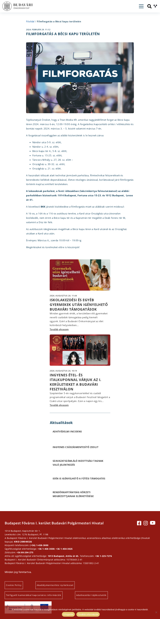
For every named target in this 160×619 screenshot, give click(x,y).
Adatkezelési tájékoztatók (91, 595)
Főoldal (30, 21)
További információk (88, 614)
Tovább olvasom (59, 329)
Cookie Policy (14, 585)
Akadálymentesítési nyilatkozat (55, 585)
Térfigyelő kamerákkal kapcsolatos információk (33, 595)
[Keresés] (149, 6)
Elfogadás (68, 614)
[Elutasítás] (156, 612)
